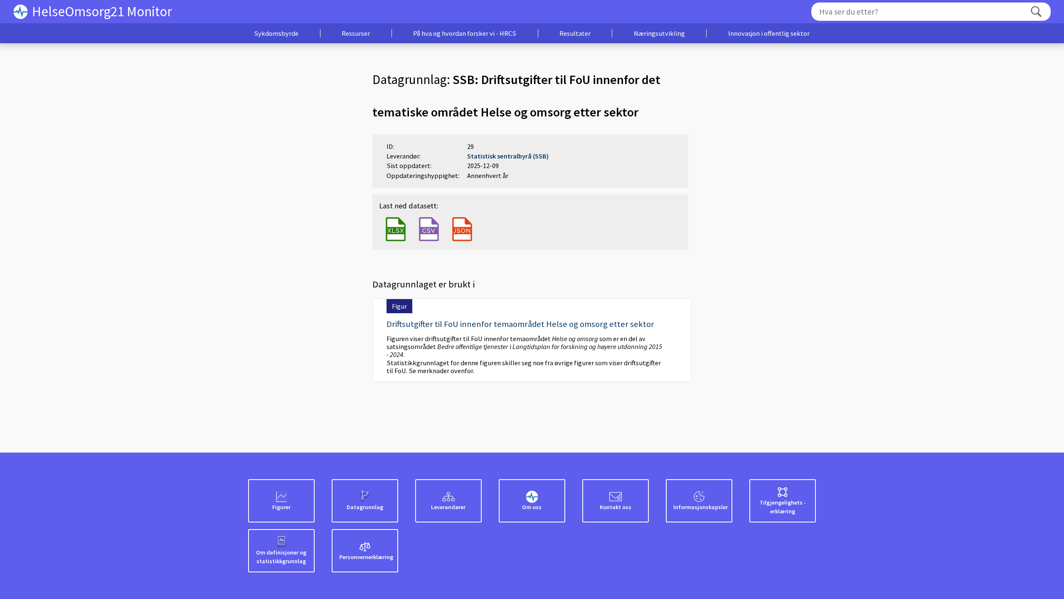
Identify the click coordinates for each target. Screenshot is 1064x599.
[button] (276, 33)
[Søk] (1036, 11)
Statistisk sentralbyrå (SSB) (508, 156)
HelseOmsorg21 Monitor (102, 11)
